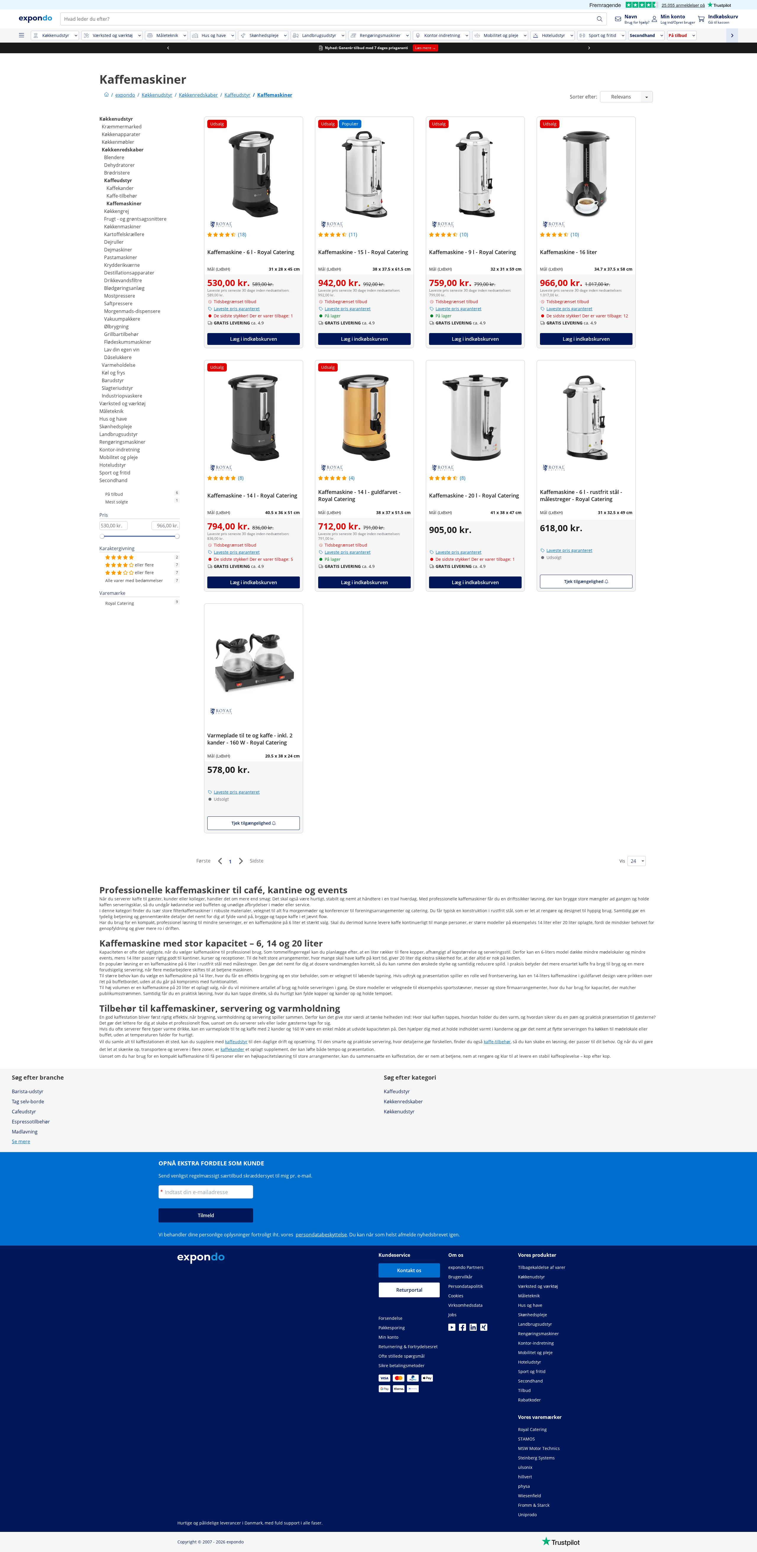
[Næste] (240, 861)
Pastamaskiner (120, 257)
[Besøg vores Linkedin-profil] (473, 1329)
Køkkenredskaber (122, 149)
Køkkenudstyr (116, 119)
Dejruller (114, 242)
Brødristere (117, 172)
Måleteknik (111, 411)
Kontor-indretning (119, 449)
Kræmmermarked (122, 126)
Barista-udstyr (27, 1091)
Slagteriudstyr (117, 388)
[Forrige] (219, 861)
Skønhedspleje (115, 426)
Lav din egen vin (122, 349)
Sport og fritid (114, 472)
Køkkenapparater (121, 134)
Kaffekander (120, 188)
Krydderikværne (122, 265)
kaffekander (232, 1049)
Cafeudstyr (24, 1111)
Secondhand (113, 480)
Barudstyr (113, 380)
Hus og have (113, 419)
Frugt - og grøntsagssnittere (135, 219)
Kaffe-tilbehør (121, 196)
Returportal (409, 1290)
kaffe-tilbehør (497, 1041)
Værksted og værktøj (122, 403)
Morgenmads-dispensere (132, 311)
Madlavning (25, 1131)
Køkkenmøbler (118, 142)
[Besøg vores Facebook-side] (462, 1329)
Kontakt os (409, 1270)
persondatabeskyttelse (321, 1234)
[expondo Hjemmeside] (106, 95)
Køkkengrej (116, 211)
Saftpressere (118, 303)
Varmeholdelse (118, 365)
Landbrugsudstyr (118, 434)
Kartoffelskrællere (124, 234)
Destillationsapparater (129, 272)
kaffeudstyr (236, 1041)
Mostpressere (119, 296)
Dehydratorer (119, 165)
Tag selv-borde (28, 1101)
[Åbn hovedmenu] (21, 35)
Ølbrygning (116, 326)
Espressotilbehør (31, 1121)
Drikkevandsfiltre (123, 280)
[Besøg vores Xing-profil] (483, 1329)
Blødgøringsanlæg (124, 288)
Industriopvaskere (122, 396)
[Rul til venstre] (168, 48)
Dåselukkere (118, 357)
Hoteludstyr (112, 465)
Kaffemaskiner (123, 203)
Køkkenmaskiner (122, 226)
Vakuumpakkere (122, 319)
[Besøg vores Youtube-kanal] (451, 1329)
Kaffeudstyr (118, 180)
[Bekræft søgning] (600, 18)
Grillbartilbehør (121, 334)
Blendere (114, 157)
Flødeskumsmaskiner (127, 342)
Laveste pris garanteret (237, 308)
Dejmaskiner (118, 249)
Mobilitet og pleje (118, 457)
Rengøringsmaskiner (122, 442)
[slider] (102, 536)
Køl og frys (113, 372)
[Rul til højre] (589, 48)
